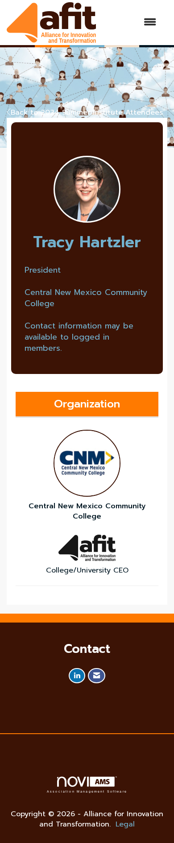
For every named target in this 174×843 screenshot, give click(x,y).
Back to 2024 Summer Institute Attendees (87, 112)
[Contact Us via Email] (96, 676)
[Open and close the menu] (130, 22)
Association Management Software (87, 791)
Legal (125, 824)
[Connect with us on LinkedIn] (77, 676)
